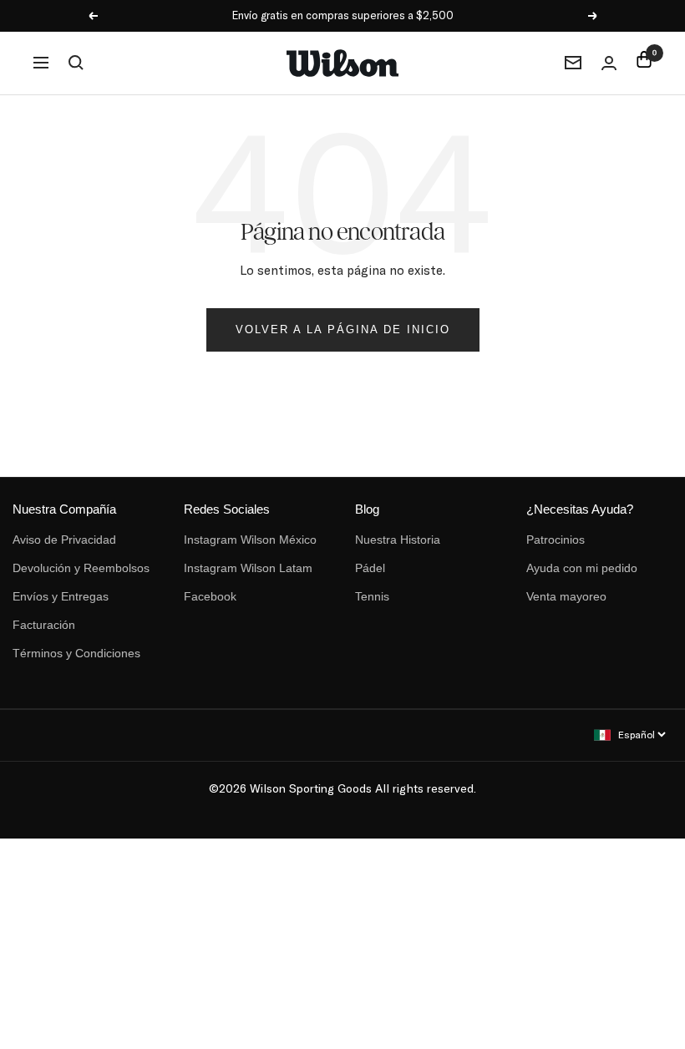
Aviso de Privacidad (64, 539)
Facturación (44, 624)
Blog (367, 509)
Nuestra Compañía (64, 509)
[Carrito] (644, 62)
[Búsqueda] (76, 62)
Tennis (372, 596)
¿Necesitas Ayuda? (579, 509)
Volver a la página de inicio (343, 329)
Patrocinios (555, 539)
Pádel (370, 568)
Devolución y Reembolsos (81, 568)
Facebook (210, 596)
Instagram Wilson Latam (248, 568)
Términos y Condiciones (76, 653)
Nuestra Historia (397, 539)
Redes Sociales (227, 509)
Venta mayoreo (566, 596)
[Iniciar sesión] (608, 63)
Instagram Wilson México (250, 539)
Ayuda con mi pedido (581, 568)
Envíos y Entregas (61, 596)
